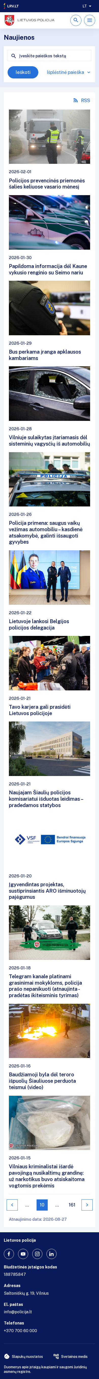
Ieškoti (22, 72)
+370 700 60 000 (20, 1330)
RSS (85, 100)
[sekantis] (87, 1205)
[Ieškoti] (75, 20)
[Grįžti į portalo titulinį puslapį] (11, 6)
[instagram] (37, 1254)
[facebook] (9, 1254)
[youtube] (23, 1254)
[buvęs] (12, 1205)
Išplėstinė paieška (65, 72)
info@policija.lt (18, 1311)
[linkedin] (51, 1254)
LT (84, 6)
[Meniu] (89, 20)
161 (72, 1205)
